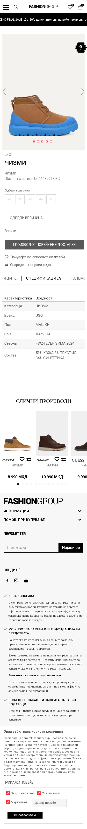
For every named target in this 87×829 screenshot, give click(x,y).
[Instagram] (16, 580)
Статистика (51, 793)
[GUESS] (78, 460)
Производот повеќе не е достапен (44, 245)
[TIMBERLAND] (43, 460)
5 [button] (51, 142)
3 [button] (43, 142)
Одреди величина (26, 218)
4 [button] (47, 142)
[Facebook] (7, 580)
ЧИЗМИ (10, 173)
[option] (43, 19)
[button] (15, 7)
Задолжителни (22, 793)
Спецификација (43, 278)
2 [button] (38, 142)
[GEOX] (8, 460)
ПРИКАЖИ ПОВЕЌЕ (18, 782)
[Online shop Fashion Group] (43, 6)
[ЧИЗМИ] (17, 433)
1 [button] (34, 142)
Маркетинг (19, 802)
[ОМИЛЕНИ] (72, 8)
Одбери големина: (17, 190)
